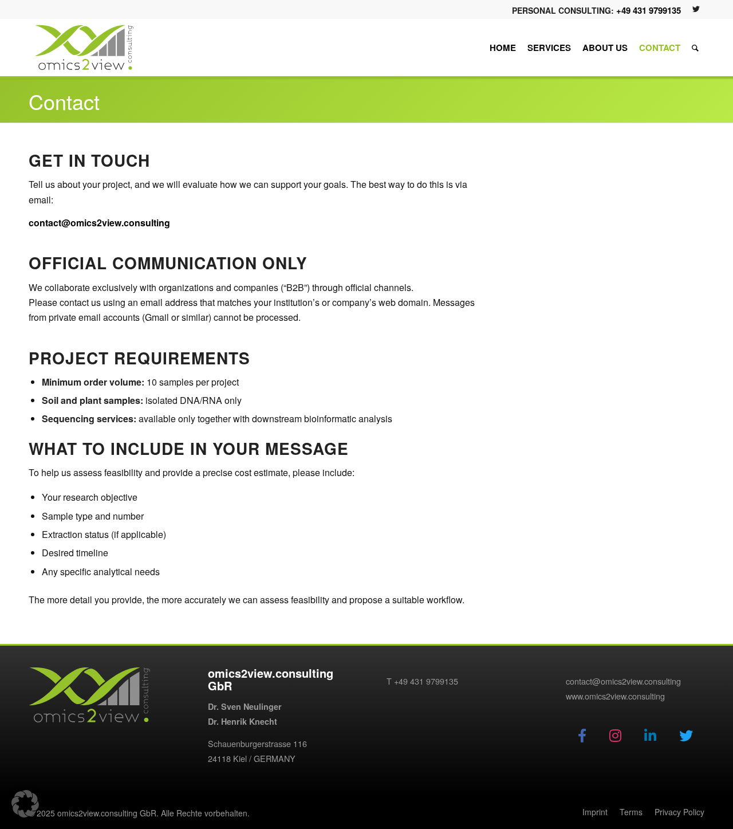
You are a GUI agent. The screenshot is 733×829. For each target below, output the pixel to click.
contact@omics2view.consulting (99, 222)
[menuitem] (503, 47)
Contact (64, 101)
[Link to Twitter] (695, 8)
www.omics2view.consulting (615, 696)
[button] (25, 804)
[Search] (695, 47)
